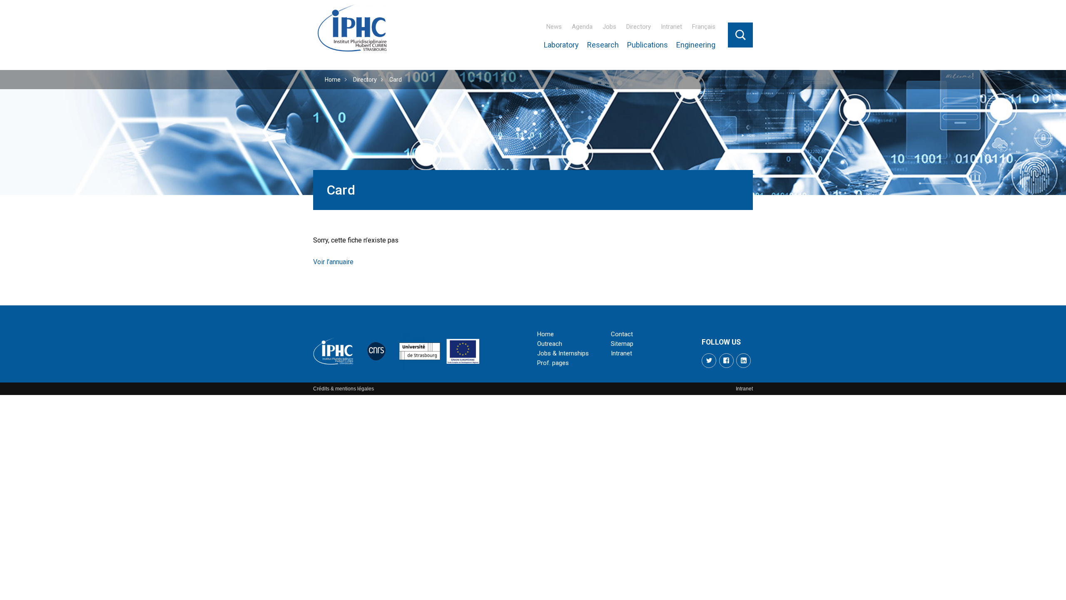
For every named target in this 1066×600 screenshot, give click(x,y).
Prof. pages (553, 363)
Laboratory (561, 44)
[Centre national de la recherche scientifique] (376, 351)
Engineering (695, 44)
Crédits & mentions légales (343, 389)
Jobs (609, 26)
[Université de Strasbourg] (420, 351)
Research (603, 44)
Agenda (582, 26)
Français (703, 26)
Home (333, 79)
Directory (638, 26)
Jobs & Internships (563, 353)
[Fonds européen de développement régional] (463, 351)
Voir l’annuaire (333, 262)
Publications (647, 44)
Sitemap (622, 344)
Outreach (549, 344)
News (554, 26)
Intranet (671, 26)
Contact (622, 334)
